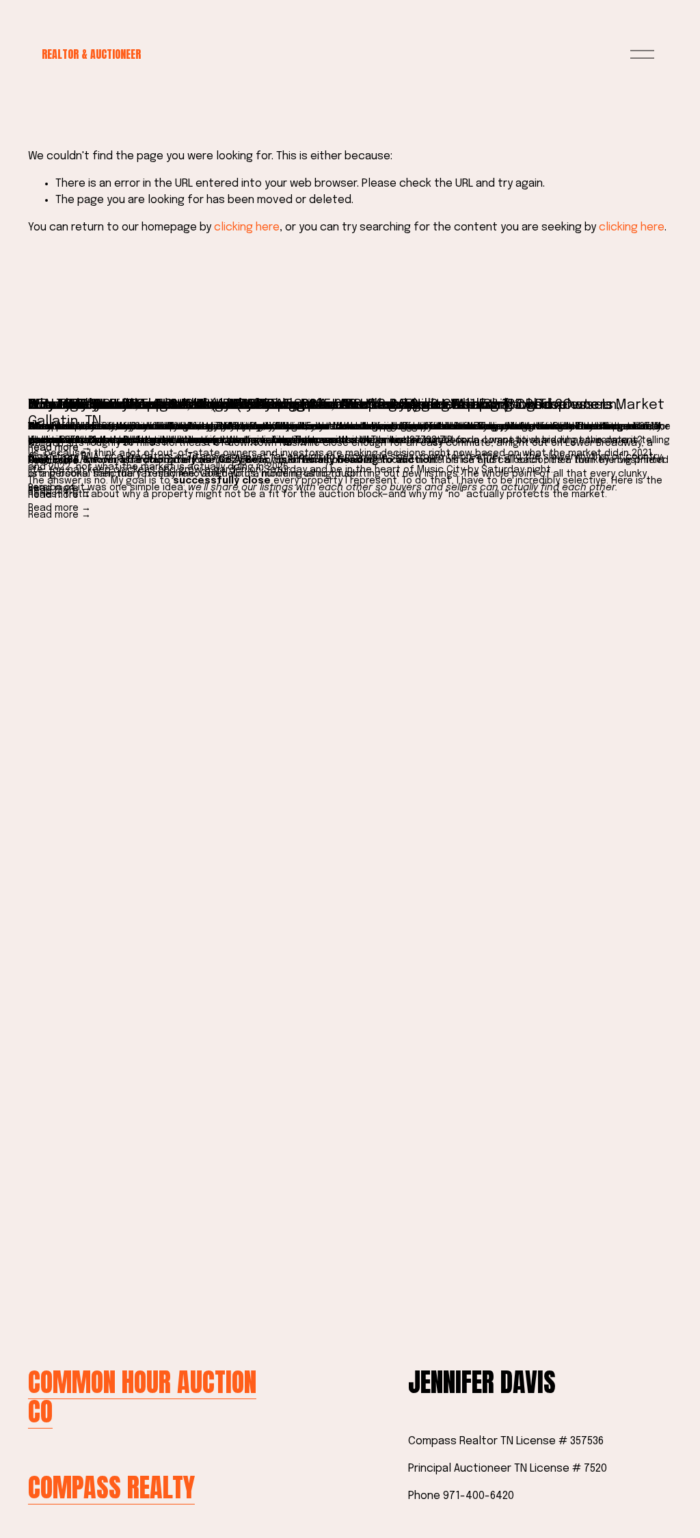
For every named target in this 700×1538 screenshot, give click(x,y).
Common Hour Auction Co (142, 1397)
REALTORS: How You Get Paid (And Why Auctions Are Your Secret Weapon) (269, 405)
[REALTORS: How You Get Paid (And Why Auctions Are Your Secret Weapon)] (350, 381)
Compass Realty (111, 1487)
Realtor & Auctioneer (91, 54)
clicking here (247, 227)
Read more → (59, 515)
